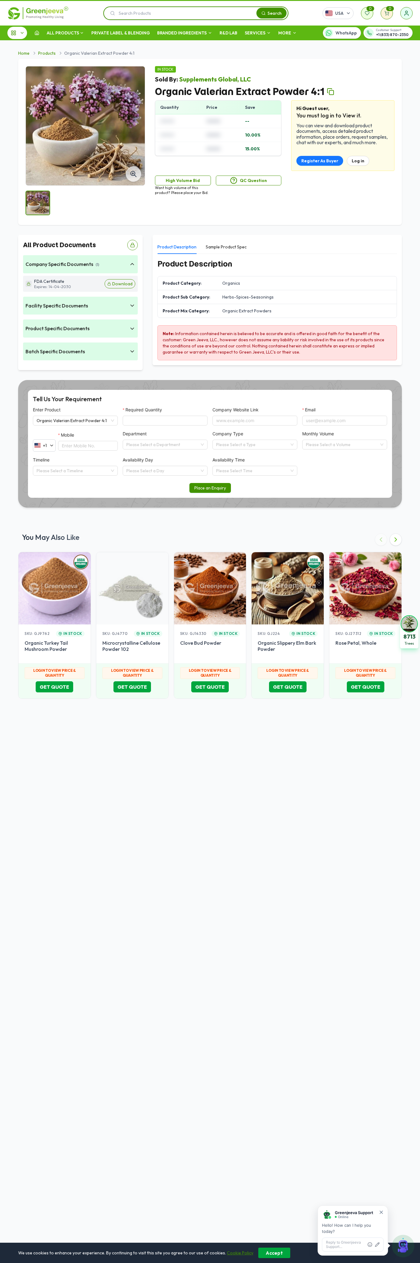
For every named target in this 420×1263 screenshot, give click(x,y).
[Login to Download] (132, 245)
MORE (284, 33)
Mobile (67, 434)
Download (122, 284)
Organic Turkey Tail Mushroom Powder (46, 646)
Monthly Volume (318, 433)
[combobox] (162, 444)
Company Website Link (235, 409)
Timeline (41, 459)
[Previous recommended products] (381, 539)
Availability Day (138, 459)
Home (24, 53)
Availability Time (228, 459)
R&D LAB (228, 33)
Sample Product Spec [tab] (226, 247)
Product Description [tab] (176, 247)
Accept (274, 1253)
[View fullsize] (133, 174)
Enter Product (47, 409)
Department (135, 433)
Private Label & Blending (120, 33)
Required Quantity (143, 409)
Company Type (227, 433)
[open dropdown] (82, 33)
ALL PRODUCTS (63, 33)
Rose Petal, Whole (355, 643)
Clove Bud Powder (200, 643)
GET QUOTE (54, 687)
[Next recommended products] (396, 539)
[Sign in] (406, 13)
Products (47, 53)
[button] (409, 631)
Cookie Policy (240, 1253)
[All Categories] (17, 33)
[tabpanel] (277, 309)
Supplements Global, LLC (215, 79)
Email (310, 409)
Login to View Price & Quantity (54, 673)
